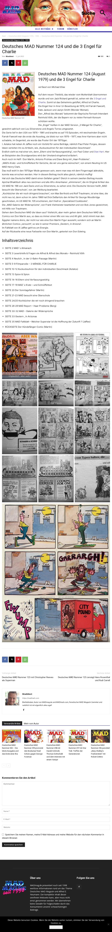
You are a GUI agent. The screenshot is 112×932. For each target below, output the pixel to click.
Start (4, 36)
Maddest (10, 56)
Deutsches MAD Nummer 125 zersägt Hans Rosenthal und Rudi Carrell (84, 679)
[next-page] (8, 765)
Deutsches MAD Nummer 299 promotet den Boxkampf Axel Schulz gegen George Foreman (33, 751)
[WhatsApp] (25, 63)
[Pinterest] (18, 63)
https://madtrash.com (30, 698)
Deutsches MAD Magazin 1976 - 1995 (24, 36)
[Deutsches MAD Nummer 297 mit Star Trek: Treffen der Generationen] (78, 736)
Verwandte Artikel (12, 723)
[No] (108, 924)
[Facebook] (5, 63)
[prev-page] (4, 765)
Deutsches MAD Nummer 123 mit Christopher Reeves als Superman (27, 679)
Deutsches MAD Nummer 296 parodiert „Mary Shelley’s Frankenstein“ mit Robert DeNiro (100, 751)
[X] (12, 63)
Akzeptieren (56, 927)
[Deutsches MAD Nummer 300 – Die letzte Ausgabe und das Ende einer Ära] (11, 736)
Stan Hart (99, 151)
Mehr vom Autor (31, 723)
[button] (96, 13)
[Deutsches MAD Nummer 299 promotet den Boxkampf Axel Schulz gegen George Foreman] (33, 736)
